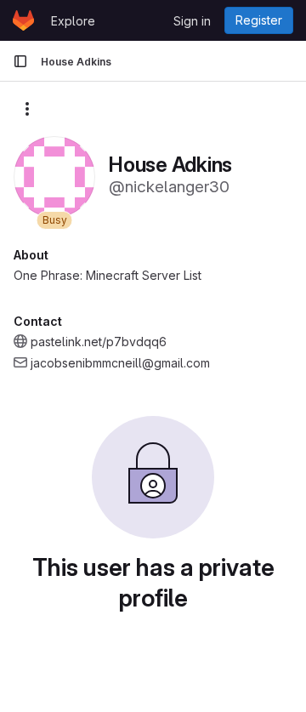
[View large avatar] (54, 175)
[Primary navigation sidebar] (20, 61)
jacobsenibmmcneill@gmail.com (120, 363)
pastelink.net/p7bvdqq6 (99, 341)
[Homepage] (23, 20)
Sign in (192, 21)
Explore (73, 21)
